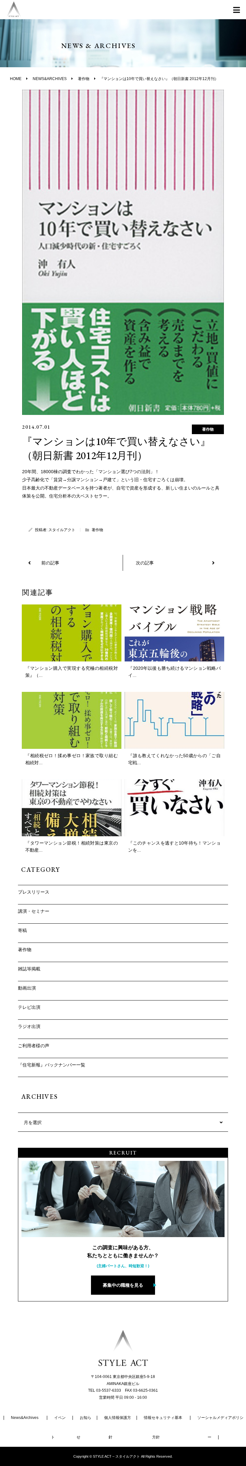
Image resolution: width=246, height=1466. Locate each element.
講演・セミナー (33, 911)
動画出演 (27, 988)
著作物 (208, 429)
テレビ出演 (29, 1007)
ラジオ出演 (29, 1026)
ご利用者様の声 (33, 1045)
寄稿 (22, 930)
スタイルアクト (61, 530)
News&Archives (24, 1417)
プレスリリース (33, 892)
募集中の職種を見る (123, 1285)
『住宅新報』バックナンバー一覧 (51, 1064)
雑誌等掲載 (29, 968)
